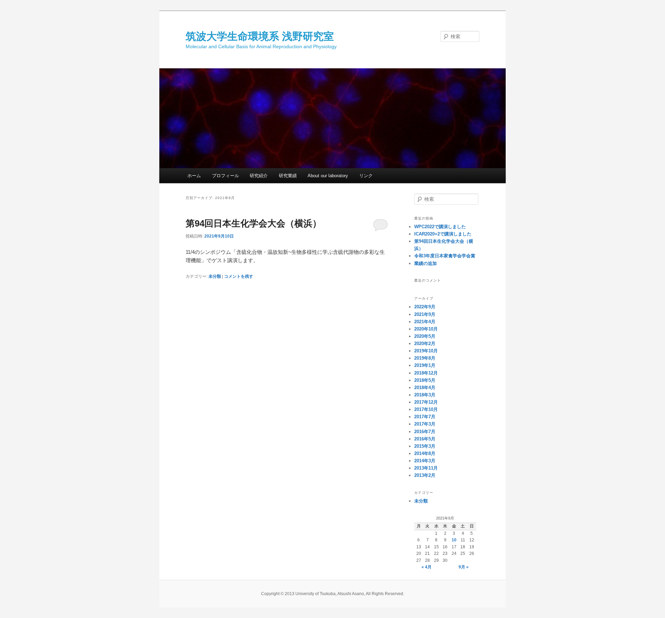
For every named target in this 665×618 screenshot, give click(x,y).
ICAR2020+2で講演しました (442, 234)
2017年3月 (424, 424)
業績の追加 (425, 263)
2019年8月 (424, 358)
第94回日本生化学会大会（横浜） (253, 223)
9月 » (464, 567)
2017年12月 (426, 402)
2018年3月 (424, 394)
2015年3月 (424, 446)
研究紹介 (259, 175)
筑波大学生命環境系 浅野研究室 (260, 36)
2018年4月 (424, 387)
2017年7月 (424, 416)
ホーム (194, 175)
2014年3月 (424, 460)
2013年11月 (426, 468)
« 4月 (427, 567)
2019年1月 (424, 365)
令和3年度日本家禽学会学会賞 (444, 255)
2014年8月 (424, 453)
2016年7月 (424, 431)
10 (454, 540)
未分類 (215, 276)
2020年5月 (424, 336)
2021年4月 (424, 321)
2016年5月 (424, 438)
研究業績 (288, 175)
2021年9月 (424, 314)
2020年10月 (426, 329)
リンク (366, 175)
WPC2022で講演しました (440, 226)
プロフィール (225, 175)
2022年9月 (424, 306)
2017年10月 (426, 409)
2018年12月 (426, 373)
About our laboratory (328, 175)
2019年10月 (426, 350)
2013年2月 (424, 475)
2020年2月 (424, 343)
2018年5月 (424, 380)
